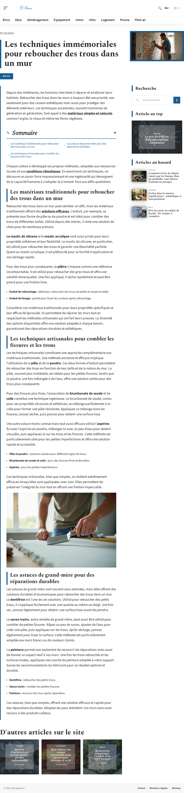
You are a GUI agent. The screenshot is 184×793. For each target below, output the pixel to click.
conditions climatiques (43, 171)
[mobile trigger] (7, 8)
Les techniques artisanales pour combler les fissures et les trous (34, 155)
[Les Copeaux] (26, 8)
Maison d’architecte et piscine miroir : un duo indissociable (19, 755)
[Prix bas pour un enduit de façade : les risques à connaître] (139, 212)
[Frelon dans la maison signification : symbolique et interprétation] (139, 194)
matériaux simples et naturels (90, 113)
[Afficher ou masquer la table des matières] (76, 133)
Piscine (19, 746)
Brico (6, 76)
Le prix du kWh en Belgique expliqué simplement (157, 139)
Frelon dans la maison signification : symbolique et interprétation (165, 196)
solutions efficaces (55, 211)
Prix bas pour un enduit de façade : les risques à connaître (164, 213)
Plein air (152, 170)
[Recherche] (160, 8)
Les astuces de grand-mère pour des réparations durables (86, 145)
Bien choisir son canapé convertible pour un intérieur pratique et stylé (61, 755)
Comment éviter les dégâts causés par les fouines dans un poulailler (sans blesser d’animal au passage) (164, 177)
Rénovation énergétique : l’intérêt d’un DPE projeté (102, 755)
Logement (61, 746)
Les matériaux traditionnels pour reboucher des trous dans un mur (34, 145)
